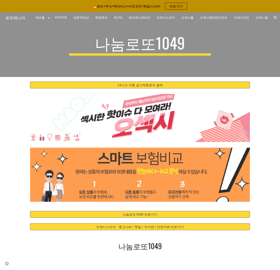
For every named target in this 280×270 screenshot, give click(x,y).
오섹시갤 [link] (262, 17)
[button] (275, 17)
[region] (140, 6)
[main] (140, 44)
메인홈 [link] (40, 17)
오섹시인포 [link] (241, 17)
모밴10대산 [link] (81, 17)
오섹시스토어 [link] (166, 17)
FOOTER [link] (61, 17)
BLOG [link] (118, 17)
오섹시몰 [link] (187, 17)
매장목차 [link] (101, 17)
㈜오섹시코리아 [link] (139, 17)
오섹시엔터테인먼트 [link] (213, 17)
